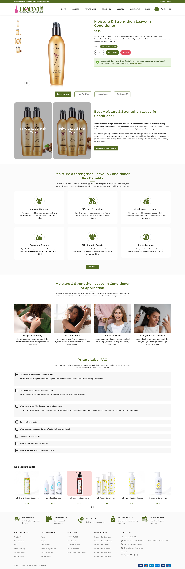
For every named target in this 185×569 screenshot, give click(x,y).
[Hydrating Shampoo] (53, 483)
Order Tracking (19, 549)
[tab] (63, 94)
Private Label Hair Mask (102, 549)
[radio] (109, 46)
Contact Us (18, 537)
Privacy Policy (46, 556)
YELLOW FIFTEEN (73, 545)
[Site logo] (28, 9)
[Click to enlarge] (27, 83)
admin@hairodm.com (135, 548)
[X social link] (124, 554)
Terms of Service (47, 552)
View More (91, 267)
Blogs (43, 541)
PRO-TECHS (71, 541)
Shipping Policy (19, 552)
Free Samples (19, 541)
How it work (45, 545)
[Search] (156, 9)
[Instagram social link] (127, 554)
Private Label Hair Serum (103, 556)
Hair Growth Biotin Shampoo (27, 498)
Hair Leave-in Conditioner (79, 498)
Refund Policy (19, 556)
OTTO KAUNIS (72, 537)
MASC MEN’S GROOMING (76, 552)
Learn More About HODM (105, 148)
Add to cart (112, 52)
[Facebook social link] (122, 554)
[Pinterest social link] (134, 554)
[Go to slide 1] (91, 507)
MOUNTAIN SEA (73, 549)
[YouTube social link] (131, 554)
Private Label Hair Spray (102, 552)
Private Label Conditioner (103, 541)
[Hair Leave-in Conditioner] (79, 483)
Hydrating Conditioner (158, 498)
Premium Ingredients (48, 549)
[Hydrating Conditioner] (158, 483)
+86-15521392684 (136, 544)
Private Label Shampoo (102, 537)
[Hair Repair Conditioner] (105, 483)
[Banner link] (33, 130)
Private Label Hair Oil (101, 545)
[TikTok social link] (137, 554)
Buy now (125, 52)
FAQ (15, 545)
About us (44, 537)
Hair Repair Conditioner (105, 498)
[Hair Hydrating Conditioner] (132, 483)
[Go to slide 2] (93, 507)
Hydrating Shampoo (53, 498)
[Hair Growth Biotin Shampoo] (26, 483)
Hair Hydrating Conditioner (132, 498)
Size (95, 46)
